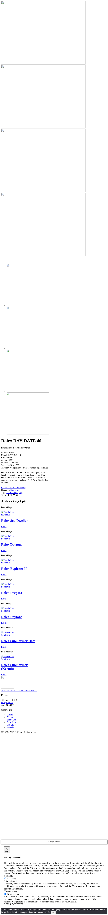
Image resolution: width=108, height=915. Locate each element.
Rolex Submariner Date (18, 641)
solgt (21, 492)
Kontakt (10, 727)
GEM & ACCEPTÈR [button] (13, 904)
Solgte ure (14, 490)
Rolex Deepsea (11, 593)
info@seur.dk (7, 702)
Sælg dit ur (11, 722)
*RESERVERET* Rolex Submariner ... (19, 690)
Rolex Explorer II (14, 568)
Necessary (11, 878)
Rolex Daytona (11, 544)
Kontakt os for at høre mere (13, 487)
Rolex (3, 526)
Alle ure (10, 717)
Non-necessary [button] (10, 891)
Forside (10, 714)
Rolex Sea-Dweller (14, 520)
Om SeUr (11, 725)
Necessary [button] (8, 876)
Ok (53, 912)
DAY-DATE (12, 492)
